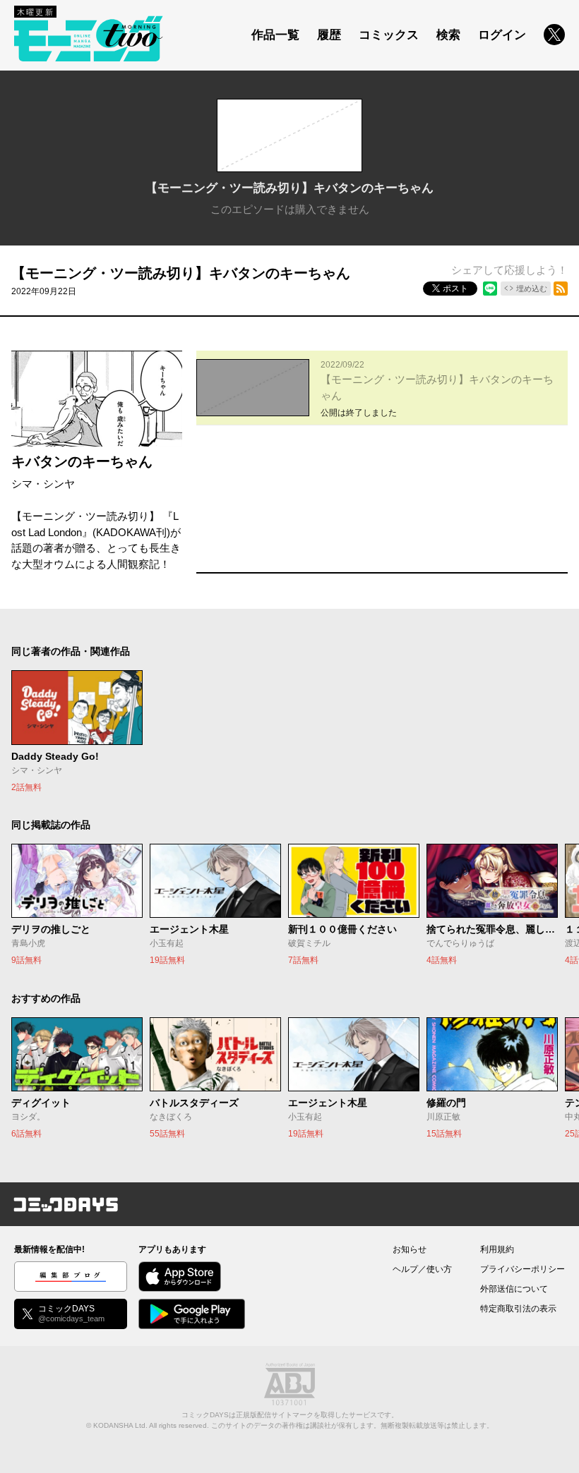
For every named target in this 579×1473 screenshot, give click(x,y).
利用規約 (497, 1249)
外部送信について (514, 1289)
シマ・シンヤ (43, 484)
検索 (448, 35)
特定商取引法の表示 (518, 1309)
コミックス (389, 35)
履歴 (329, 35)
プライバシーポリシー (522, 1269)
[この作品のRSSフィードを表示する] (561, 288)
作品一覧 (275, 35)
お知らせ (409, 1249)
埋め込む (531, 288)
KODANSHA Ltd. (120, 1425)
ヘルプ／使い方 (422, 1269)
